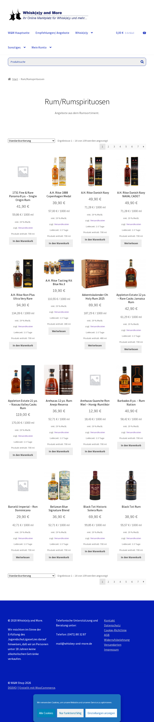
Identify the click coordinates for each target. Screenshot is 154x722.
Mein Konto (39, 47)
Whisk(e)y (81, 33)
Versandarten (112, 644)
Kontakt (109, 620)
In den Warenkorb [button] (23, 241)
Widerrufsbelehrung (117, 640)
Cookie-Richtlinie (115, 630)
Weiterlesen (131, 243)
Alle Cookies (46, 713)
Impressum (111, 649)
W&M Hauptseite (18, 33)
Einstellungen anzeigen (101, 713)
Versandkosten (25, 227)
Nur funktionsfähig (70, 713)
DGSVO (12, 688)
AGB (106, 635)
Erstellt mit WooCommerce (37, 688)
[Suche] (142, 62)
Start (15, 79)
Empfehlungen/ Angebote (52, 33)
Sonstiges (14, 47)
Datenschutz (112, 625)
